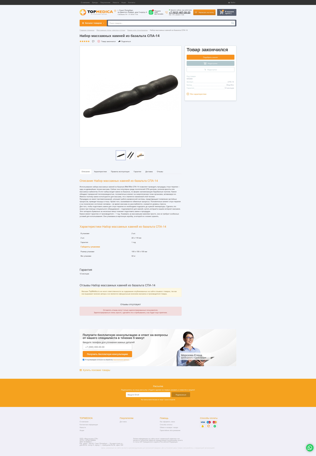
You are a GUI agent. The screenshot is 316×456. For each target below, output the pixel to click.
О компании (84, 421)
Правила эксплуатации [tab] (120, 171)
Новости (83, 427)
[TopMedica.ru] (96, 12)
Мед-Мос (230, 85)
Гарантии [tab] (137, 171)
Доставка (123, 421)
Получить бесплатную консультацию (107, 354)
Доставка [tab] (149, 171)
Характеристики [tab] (100, 171)
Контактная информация (89, 424)
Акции (82, 430)
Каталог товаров (93, 23)
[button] (85, 2)
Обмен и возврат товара (169, 427)
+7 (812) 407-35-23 (179, 12)
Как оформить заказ (167, 421)
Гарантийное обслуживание (170, 430)
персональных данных (121, 360)
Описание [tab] (86, 171)
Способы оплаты (166, 424)
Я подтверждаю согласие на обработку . (107, 360)
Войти (233, 2)
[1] (151, 14)
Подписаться (181, 394)
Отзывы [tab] (160, 171)
